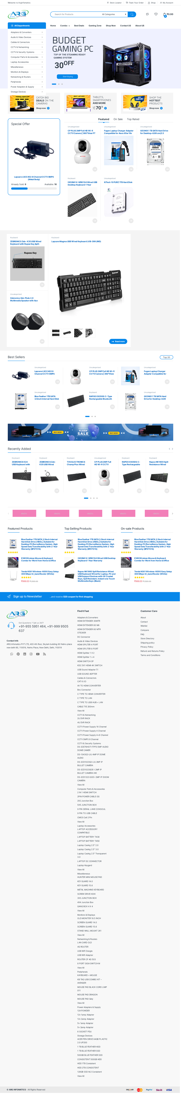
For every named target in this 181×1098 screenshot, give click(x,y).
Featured (103, 119)
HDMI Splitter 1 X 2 (85, 653)
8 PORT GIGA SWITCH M (88, 963)
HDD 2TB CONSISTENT (88, 1067)
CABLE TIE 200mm (85, 706)
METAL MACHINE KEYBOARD (90, 889)
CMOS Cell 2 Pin (84, 817)
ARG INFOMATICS (17, 1089)
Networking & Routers (21, 77)
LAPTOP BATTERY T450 (88, 841)
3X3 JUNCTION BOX (87, 898)
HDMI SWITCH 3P (85, 661)
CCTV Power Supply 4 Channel (91, 731)
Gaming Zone (95, 25)
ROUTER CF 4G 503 (86, 959)
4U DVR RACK (83, 722)
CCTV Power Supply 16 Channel (91, 726)
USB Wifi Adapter (85, 955)
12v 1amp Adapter (85, 1014)
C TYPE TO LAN (84, 698)
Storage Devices (18, 91)
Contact (144, 622)
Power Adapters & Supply (22, 87)
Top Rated (133, 119)
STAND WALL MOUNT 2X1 (89, 930)
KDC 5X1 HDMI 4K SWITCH (89, 665)
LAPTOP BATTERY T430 (88, 837)
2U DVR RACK (83, 718)
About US (139, 25)
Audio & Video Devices (21, 37)
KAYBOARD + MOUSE (87, 975)
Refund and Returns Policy (153, 651)
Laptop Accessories (20, 62)
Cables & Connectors (20, 42)
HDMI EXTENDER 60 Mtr (88, 625)
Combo (63, 25)
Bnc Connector (84, 689)
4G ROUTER (82, 946)
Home (53, 25)
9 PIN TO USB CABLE (87, 813)
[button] (87, 416)
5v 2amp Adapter (85, 1027)
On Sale (118, 119)
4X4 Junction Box (85, 902)
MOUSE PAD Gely (85, 999)
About (143, 617)
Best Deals (79, 25)
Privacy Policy (147, 647)
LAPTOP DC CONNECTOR (89, 861)
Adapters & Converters (21, 32)
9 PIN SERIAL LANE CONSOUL (91, 809)
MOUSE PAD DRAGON (87, 994)
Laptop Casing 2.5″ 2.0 (87, 845)
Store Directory (147, 638)
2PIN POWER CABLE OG (88, 796)
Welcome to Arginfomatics (19, 3)
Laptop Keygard (84, 865)
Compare (145, 630)
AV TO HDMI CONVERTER (89, 685)
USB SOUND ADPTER (87, 674)
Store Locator (116, 3)
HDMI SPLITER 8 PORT (87, 648)
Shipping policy (148, 642)
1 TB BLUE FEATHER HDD (88, 1046)
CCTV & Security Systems (22, 52)
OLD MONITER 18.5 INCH (89, 918)
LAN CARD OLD (84, 942)
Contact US (125, 25)
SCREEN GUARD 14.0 (87, 922)
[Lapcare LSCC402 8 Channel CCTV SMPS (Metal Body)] (21, 376)
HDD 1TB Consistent (86, 1063)
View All (80, 710)
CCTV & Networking (20, 47)
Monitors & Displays (19, 72)
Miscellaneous (17, 67)
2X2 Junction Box (85, 800)
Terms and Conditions (150, 655)
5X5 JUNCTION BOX (87, 805)
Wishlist (144, 626)
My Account (168, 3)
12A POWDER (83, 1010)
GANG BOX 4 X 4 (85, 906)
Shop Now (111, 25)
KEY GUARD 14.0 (85, 881)
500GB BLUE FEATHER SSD (90, 1055)
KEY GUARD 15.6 (85, 885)
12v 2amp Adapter (85, 1019)
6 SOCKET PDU (84, 1031)
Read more (94, 169)
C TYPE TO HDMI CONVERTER (91, 694)
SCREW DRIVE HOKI (86, 894)
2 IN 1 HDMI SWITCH (86, 792)
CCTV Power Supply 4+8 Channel (92, 735)
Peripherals (16, 82)
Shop (153, 3)
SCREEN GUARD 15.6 (87, 926)
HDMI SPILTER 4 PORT (87, 644)
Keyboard (71, 178)
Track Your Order (136, 3)
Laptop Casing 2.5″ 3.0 (88, 849)
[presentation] (172, 514)
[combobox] (75, 14)
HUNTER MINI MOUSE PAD (89, 877)
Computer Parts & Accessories (24, 57)
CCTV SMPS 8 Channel (87, 739)
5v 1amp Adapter (85, 1023)
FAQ (142, 634)
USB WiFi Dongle (84, 951)
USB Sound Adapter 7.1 (87, 669)
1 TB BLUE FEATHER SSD (88, 1051)
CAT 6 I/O (81, 681)
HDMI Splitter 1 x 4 (85, 657)
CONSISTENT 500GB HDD (89, 1059)
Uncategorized (73, 127)
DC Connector (83, 637)
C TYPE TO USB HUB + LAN (90, 702)
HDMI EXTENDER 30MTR (88, 621)
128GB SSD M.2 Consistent (89, 1072)
